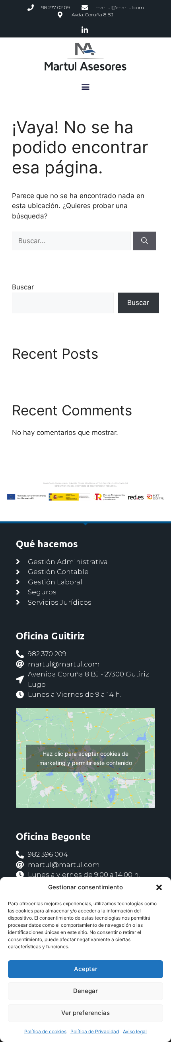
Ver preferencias (85, 1012)
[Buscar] (144, 241)
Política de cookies (45, 1031)
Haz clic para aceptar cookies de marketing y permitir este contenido (85, 758)
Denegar (85, 991)
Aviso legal (135, 1031)
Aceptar (85, 969)
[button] (159, 887)
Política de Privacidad (94, 1031)
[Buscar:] (72, 241)
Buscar (23, 287)
